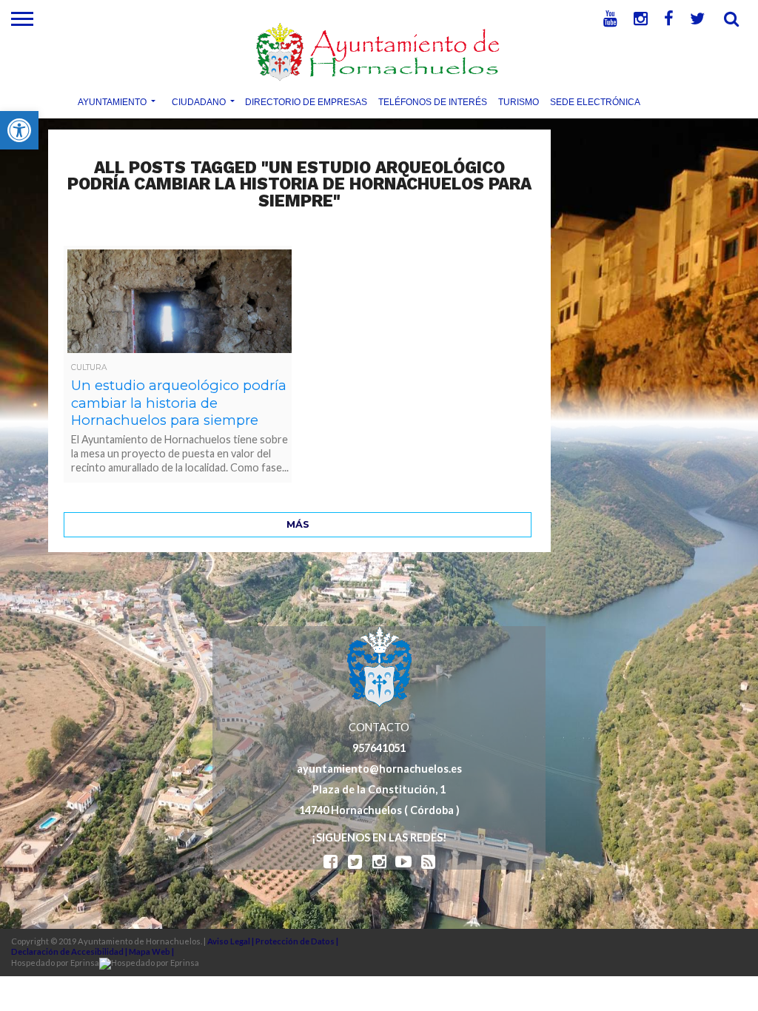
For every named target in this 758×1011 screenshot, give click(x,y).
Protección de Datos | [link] (296, 941)
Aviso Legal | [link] (231, 941)
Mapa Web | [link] (151, 951)
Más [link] (297, 524)
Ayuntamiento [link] (112, 101)
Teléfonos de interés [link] (432, 101)
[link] (19, 130)
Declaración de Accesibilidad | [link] (70, 951)
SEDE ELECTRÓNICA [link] (595, 101)
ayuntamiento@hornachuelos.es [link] (379, 768)
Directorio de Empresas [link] (306, 101)
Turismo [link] (518, 101)
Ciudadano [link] (199, 101)
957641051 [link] (379, 748)
